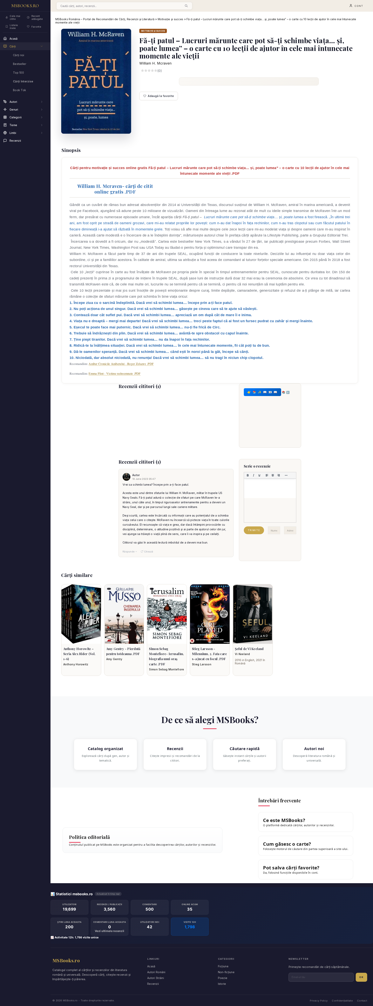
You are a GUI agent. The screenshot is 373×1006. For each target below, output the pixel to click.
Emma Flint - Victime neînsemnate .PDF (114, 373)
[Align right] (278, 475)
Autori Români (156, 972)
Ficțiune (223, 966)
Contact (362, 1000)
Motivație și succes (170, 19)
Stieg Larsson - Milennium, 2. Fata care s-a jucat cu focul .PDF (209, 654)
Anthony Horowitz (75, 664)
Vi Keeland (242, 654)
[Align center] (273, 475)
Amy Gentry (114, 659)
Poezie (222, 978)
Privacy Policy (319, 1000)
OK (361, 977)
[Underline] (259, 475)
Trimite (254, 530)
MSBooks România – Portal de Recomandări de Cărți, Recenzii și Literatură (104, 19)
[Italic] (253, 475)
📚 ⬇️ (285, 392)
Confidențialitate (342, 1000)
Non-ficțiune (226, 972)
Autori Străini (155, 978)
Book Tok (19, 90)
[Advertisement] (176, 420)
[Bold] (248, 475)
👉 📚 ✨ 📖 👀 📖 (262, 392)
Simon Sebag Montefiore (166, 669)
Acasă (151, 966)
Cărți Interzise (23, 81)
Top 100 (18, 72)
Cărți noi (18, 55)
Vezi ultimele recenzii (109, 931)
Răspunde (129, 551)
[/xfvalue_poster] (81, 614)
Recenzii (153, 983)
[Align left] (267, 475)
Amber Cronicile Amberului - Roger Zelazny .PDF (121, 364)
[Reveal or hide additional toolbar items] (286, 475)
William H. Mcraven (155, 63)
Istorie (222, 983)
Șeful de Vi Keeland (249, 649)
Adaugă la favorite (161, 96)
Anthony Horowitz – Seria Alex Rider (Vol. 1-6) (79, 654)
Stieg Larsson (201, 664)
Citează (148, 551)
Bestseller (19, 63)
